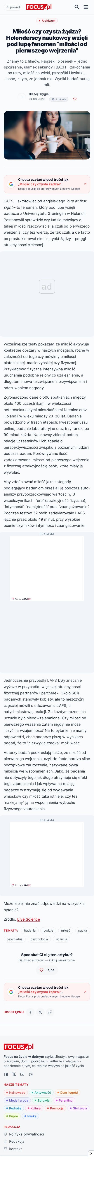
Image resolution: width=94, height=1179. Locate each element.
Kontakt (15, 1149)
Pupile (13, 1116)
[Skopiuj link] (50, 1012)
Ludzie (48, 930)
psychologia (39, 939)
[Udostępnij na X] (40, 1012)
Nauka (32, 1116)
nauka (82, 930)
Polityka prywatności (26, 1134)
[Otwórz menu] (86, 7)
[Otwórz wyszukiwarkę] (77, 7)
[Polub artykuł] (75, 99)
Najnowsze (17, 1092)
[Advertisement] (47, 566)
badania (30, 930)
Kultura (36, 1108)
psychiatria (15, 939)
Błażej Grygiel (39, 94)
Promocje (56, 1108)
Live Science (28, 919)
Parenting (66, 1100)
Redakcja (16, 1141)
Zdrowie (43, 1100)
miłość (65, 930)
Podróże (15, 1108)
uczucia (61, 939)
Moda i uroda (18, 1100)
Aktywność (43, 1092)
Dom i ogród (69, 1092)
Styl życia (80, 1108)
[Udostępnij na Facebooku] (30, 1012)
